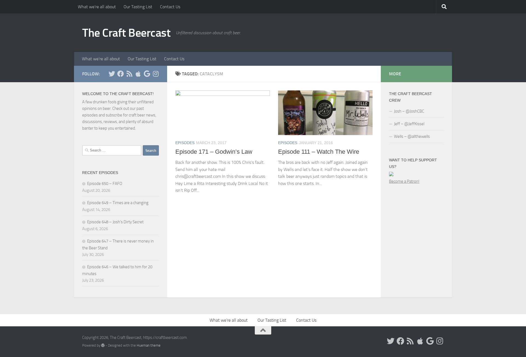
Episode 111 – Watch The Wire (318, 151)
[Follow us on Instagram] (155, 73)
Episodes (185, 143)
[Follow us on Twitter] (111, 73)
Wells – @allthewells (412, 136)
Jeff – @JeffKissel (409, 123)
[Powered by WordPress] (103, 345)
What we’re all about (97, 6)
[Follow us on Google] (147, 73)
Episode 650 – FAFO (104, 183)
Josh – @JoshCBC (409, 111)
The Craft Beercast (126, 33)
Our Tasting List (138, 6)
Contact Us (170, 6)
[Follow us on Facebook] (120, 73)
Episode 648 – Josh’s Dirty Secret (115, 221)
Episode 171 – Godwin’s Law (213, 151)
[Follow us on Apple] (138, 73)
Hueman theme (149, 345)
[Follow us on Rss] (129, 73)
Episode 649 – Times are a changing (117, 202)
